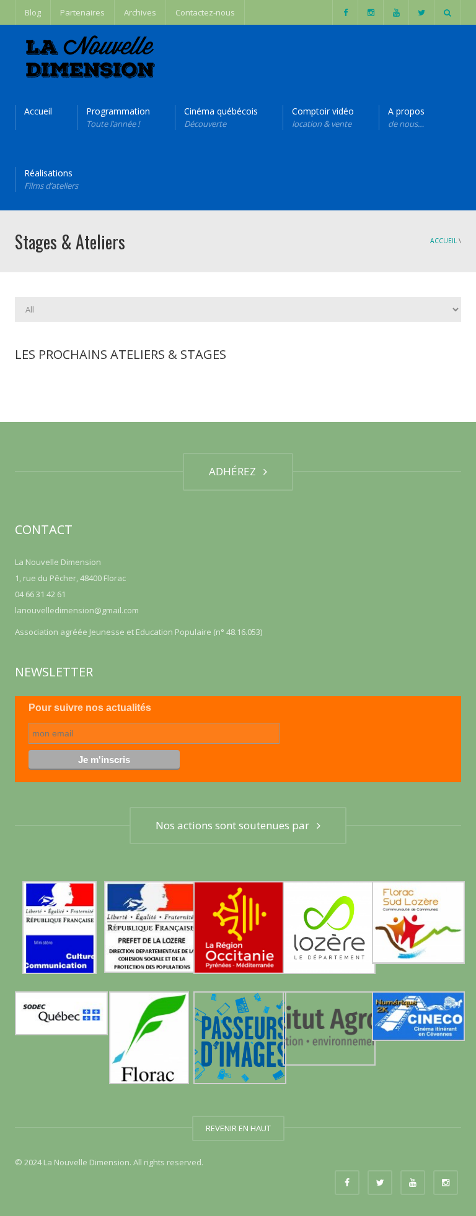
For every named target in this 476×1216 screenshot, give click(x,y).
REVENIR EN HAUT (238, 1128)
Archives (140, 12)
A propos (406, 117)
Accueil (38, 111)
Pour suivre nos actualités (90, 707)
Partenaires (82, 12)
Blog (33, 12)
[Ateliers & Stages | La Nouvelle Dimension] (88, 55)
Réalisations (51, 179)
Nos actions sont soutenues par (235, 825)
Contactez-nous (205, 12)
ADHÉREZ (235, 471)
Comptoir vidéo (323, 117)
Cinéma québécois (221, 117)
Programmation (118, 117)
